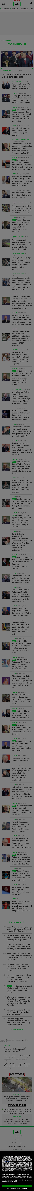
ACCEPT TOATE (17, 1186)
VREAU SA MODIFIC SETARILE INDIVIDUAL (17, 1188)
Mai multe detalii (7, 1161)
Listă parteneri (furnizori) (6, 1182)
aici (24, 1167)
